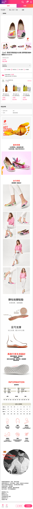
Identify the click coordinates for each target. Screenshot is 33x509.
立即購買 (28, 506)
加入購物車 (19, 506)
